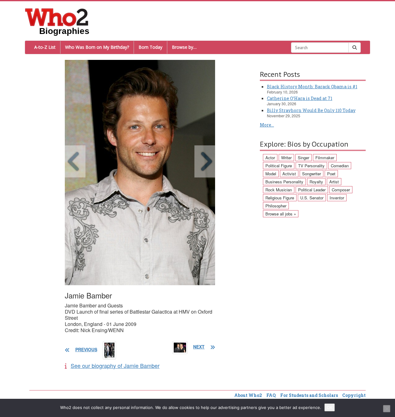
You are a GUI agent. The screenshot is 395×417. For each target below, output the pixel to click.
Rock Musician (278, 190)
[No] (386, 408)
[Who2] (57, 17)
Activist (289, 174)
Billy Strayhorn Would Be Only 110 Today (311, 110)
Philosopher (275, 206)
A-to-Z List (45, 47)
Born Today (150, 47)
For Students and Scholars (309, 395)
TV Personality (311, 166)
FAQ (271, 395)
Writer (286, 158)
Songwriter (311, 174)
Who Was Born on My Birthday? (97, 47)
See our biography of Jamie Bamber (115, 365)
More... (267, 125)
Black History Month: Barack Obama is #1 (312, 87)
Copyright (354, 395)
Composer (341, 190)
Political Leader (312, 190)
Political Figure (278, 166)
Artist (334, 182)
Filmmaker (324, 158)
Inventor (337, 198)
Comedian (340, 166)
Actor (270, 158)
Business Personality (284, 182)
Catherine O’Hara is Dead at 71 (299, 98)
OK (329, 407)
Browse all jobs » (280, 214)
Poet (331, 174)
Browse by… (184, 47)
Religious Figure (279, 198)
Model (270, 174)
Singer (303, 158)
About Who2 (248, 395)
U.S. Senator (311, 198)
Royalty (316, 182)
